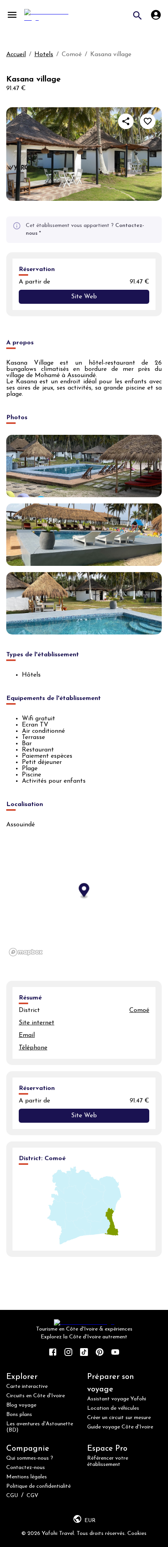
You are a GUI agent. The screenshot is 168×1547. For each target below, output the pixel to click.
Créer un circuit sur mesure (119, 1418)
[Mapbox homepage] (26, 952)
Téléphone (33, 1048)
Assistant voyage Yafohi (116, 1399)
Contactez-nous (25, 1468)
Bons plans (19, 1415)
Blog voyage (21, 1405)
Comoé (139, 1010)
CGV (32, 1496)
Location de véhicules (113, 1408)
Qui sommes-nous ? (29, 1458)
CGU (12, 1496)
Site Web (84, 297)
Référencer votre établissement (107, 1461)
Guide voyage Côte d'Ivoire (120, 1427)
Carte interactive (27, 1386)
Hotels (43, 54)
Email (27, 1035)
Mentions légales (26, 1477)
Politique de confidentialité (38, 1486)
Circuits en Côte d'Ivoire (35, 1396)
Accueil (16, 54)
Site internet (36, 1023)
